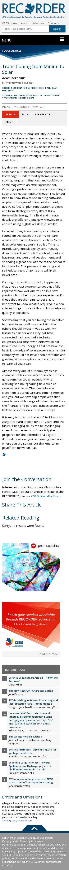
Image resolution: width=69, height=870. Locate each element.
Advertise (38, 23)
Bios (25, 114)
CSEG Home (9, 23)
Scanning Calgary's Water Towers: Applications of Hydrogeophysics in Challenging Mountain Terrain (30, 766)
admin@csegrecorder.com (17, 820)
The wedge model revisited (25, 736)
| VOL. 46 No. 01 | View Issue (23, 107)
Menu (6, 40)
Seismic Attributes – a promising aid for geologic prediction (32, 751)
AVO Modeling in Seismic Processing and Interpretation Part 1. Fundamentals (33, 701)
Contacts (53, 23)
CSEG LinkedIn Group (46, 496)
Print (9, 122)
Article (10, 114)
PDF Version (42, 114)
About (25, 23)
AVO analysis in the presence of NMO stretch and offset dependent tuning (31, 780)
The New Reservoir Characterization (31, 690)
